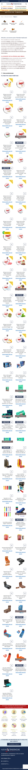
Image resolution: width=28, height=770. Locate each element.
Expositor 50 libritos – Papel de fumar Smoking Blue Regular (7, 645)
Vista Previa (11, 92)
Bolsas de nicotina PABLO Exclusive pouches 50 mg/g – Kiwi (7, 326)
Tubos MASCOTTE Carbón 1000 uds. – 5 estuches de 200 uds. (7, 451)
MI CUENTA (5, 761)
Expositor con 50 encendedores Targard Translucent (20, 499)
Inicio (2, 16)
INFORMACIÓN (6, 758)
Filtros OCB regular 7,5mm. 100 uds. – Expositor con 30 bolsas (7, 376)
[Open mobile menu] (1, 3)
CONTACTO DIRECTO (5, 1)
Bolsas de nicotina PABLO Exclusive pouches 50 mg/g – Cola (20, 96)
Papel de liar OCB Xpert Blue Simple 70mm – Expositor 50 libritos (20, 621)
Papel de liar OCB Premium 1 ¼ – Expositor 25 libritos (20, 573)
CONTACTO (5, 764)
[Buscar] (26, 3)
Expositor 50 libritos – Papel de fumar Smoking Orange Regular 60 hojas (20, 669)
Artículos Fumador (8, 16)
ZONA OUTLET (5, 10)
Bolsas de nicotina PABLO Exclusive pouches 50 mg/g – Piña (20, 121)
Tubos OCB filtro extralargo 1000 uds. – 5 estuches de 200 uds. (20, 475)
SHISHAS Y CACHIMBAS (8, 8)
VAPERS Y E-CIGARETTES (8, 6)
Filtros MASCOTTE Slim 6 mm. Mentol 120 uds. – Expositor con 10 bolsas (20, 401)
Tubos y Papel (5, 31)
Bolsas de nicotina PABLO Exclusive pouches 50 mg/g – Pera (7, 351)
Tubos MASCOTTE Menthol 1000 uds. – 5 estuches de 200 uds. (20, 451)
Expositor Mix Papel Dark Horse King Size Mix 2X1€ (20, 549)
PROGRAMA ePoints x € (14, 744)
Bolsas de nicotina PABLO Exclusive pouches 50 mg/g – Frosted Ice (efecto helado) (7, 300)
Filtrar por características (9, 75)
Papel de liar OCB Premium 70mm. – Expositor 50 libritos (7, 597)
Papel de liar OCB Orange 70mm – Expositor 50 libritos (7, 573)
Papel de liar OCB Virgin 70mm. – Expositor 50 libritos (7, 621)
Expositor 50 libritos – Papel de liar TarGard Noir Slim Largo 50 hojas (7, 695)
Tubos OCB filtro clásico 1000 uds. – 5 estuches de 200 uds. (7, 475)
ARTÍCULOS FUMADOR (21, 6)
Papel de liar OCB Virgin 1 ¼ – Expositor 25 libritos (20, 597)
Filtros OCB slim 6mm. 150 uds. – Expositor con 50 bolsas (20, 376)
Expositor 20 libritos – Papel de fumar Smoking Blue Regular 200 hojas (20, 645)
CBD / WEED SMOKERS (21, 8)
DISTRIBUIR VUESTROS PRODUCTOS (18, 10)
